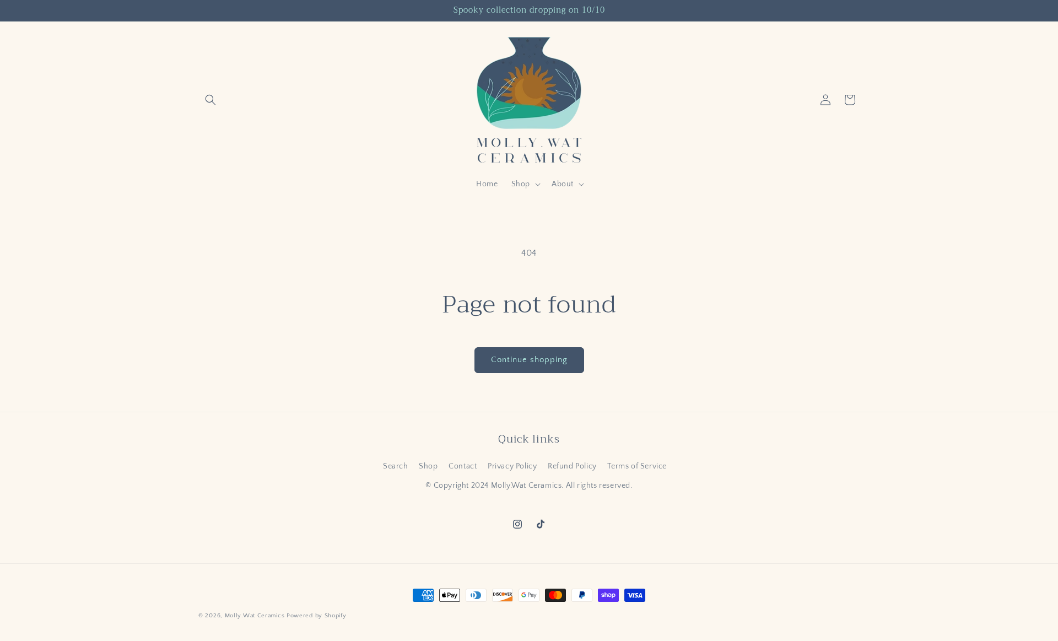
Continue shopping (529, 359)
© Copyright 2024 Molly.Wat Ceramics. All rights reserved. (528, 485)
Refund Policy (572, 466)
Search (395, 466)
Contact (463, 466)
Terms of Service (637, 466)
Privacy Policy (512, 466)
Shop (428, 466)
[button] (210, 100)
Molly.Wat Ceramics (255, 615)
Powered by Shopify (317, 615)
